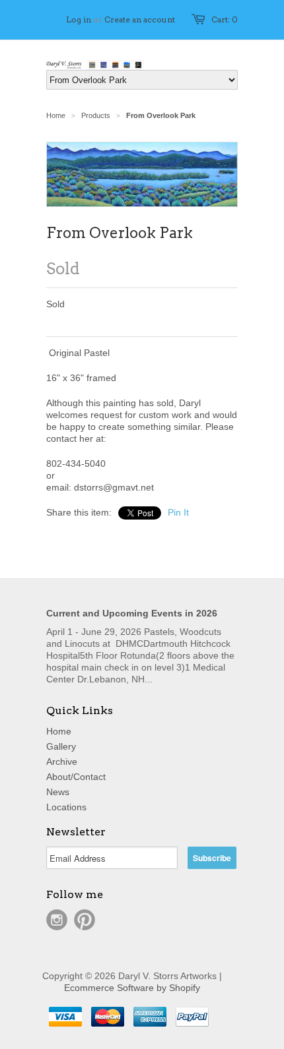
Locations (66, 807)
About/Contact (76, 776)
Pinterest (84, 919)
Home (58, 731)
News (57, 792)
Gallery (61, 746)
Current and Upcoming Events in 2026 (131, 613)
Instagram (56, 919)
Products (95, 115)
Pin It (178, 512)
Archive (61, 761)
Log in (78, 19)
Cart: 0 (224, 19)
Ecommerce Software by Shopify (132, 987)
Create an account (139, 19)
